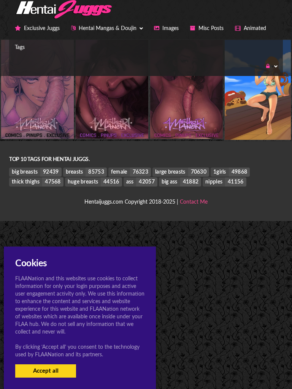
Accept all (46, 371)
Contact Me (194, 202)
